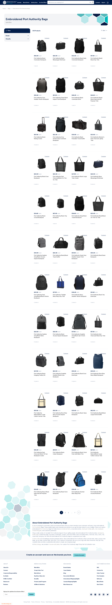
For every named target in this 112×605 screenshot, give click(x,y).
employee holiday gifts (88, 529)
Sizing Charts (27, 602)
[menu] (10, 574)
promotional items (65, 529)
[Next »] (78, 515)
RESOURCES (67, 564)
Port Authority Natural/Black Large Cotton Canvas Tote (96, 454)
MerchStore (38, 573)
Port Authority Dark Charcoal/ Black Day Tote (98, 335)
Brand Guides (68, 567)
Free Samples (101, 576)
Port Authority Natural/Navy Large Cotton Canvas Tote (39, 414)
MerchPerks (100, 581)
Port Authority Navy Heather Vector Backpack (79, 295)
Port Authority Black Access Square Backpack (60, 335)
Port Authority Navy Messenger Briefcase (97, 177)
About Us (6, 567)
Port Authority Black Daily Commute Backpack (79, 59)
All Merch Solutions (40, 584)
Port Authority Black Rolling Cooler (39, 137)
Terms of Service (35, 602)
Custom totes (36, 538)
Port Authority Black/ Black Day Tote (96, 59)
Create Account (79, 555)
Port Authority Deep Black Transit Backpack (79, 216)
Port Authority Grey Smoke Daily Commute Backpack (59, 138)
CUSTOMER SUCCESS (103, 564)
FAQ (98, 567)
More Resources (68, 584)
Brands (19, 2)
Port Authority (36, 527)
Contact (98, 2)
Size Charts (100, 584)
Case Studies (68, 570)
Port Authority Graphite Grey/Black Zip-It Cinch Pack (78, 335)
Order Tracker (101, 573)
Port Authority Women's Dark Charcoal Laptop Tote (97, 138)
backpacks (101, 533)
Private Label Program (41, 581)
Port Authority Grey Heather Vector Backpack (41, 98)
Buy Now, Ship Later (40, 576)
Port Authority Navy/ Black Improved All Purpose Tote (41, 493)
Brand (7, 35)
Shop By (8, 39)
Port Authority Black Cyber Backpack (58, 453)
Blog (65, 573)
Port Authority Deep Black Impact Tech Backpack (60, 98)
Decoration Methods (70, 576)
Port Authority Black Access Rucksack (96, 492)
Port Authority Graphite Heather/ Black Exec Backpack (59, 375)
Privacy (43, 602)
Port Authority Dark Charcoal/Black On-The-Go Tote (60, 178)
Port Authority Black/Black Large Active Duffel (98, 413)
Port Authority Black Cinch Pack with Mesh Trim (79, 453)
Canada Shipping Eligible (71, 581)
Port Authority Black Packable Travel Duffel (78, 137)
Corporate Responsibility (11, 573)
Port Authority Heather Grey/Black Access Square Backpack (40, 257)
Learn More (9, 22)
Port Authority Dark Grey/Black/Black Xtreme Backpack (41, 296)
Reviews (6, 584)
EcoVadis (6, 576)
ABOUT (5, 564)
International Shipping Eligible (72, 578)
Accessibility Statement (59, 602)
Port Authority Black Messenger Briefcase (59, 59)
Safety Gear (34, 2)
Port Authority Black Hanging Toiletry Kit (39, 374)
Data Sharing (49, 602)
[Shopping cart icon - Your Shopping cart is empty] (108, 4)
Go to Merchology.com (6, 603)
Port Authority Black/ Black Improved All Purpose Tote (96, 99)
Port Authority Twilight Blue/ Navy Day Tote (59, 295)
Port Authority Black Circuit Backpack (39, 216)
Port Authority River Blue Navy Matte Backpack (98, 374)
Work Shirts (26, 2)
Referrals (100, 578)
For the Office (43, 2)
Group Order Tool (39, 570)
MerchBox (38, 567)
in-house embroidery (54, 544)
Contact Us (100, 570)
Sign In (103, 2)
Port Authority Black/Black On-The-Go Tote (98, 216)
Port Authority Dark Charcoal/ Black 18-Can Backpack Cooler (41, 454)
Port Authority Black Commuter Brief (77, 98)
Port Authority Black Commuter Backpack (40, 59)
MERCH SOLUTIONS (40, 564)
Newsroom (7, 581)
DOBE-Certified (8, 578)
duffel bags (35, 534)
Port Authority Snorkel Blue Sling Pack (78, 492)
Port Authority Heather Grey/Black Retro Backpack (40, 335)
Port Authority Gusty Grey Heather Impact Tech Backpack (79, 257)
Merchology (37, 544)
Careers (6, 570)
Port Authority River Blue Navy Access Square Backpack (60, 414)
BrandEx (37, 578)
